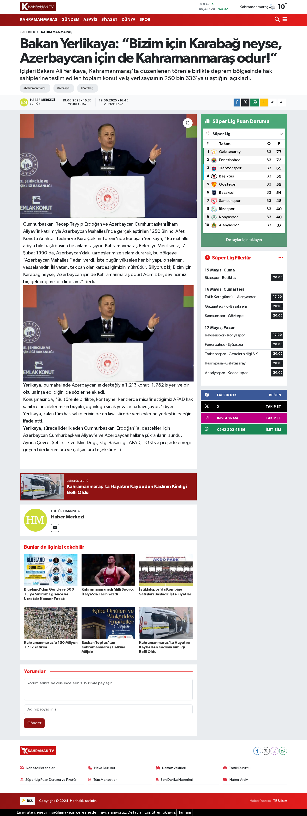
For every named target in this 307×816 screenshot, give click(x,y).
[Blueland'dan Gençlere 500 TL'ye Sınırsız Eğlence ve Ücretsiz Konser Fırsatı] (50, 570)
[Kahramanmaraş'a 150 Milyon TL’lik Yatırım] (50, 623)
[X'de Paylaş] (245, 102)
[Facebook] (257, 751)
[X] (266, 751)
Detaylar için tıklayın (244, 240)
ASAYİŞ (90, 20)
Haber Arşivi (239, 779)
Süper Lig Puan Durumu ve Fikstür (51, 779)
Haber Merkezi (67, 517)
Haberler (27, 32)
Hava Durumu (104, 768)
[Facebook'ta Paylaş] (237, 102)
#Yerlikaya (63, 88)
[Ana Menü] (284, 20)
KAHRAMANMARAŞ (38, 20)
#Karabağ (87, 88)
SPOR (145, 20)
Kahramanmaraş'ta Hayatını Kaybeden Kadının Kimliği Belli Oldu (164, 647)
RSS (29, 801)
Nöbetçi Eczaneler (40, 768)
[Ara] (278, 20)
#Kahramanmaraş (35, 88)
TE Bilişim (280, 801)
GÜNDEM (70, 20)
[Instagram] (274, 751)
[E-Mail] (55, 528)
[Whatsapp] (283, 751)
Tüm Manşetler (105, 779)
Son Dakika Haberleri (177, 779)
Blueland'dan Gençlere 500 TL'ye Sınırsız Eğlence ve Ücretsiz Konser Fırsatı (49, 593)
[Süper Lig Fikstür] (280, 258)
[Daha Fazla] (264, 102)
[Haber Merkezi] (35, 520)
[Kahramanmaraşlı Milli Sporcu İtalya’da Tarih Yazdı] (108, 570)
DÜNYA (129, 20)
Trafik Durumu (239, 768)
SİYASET (109, 20)
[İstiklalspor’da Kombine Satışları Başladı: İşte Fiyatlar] (166, 570)
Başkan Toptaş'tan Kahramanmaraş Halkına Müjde (103, 647)
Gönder (34, 723)
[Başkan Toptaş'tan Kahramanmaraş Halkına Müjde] (108, 623)
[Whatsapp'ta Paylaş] (254, 102)
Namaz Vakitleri (174, 768)
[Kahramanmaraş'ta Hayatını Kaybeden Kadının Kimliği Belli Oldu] (166, 623)
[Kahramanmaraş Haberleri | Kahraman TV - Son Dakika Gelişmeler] (38, 6)
